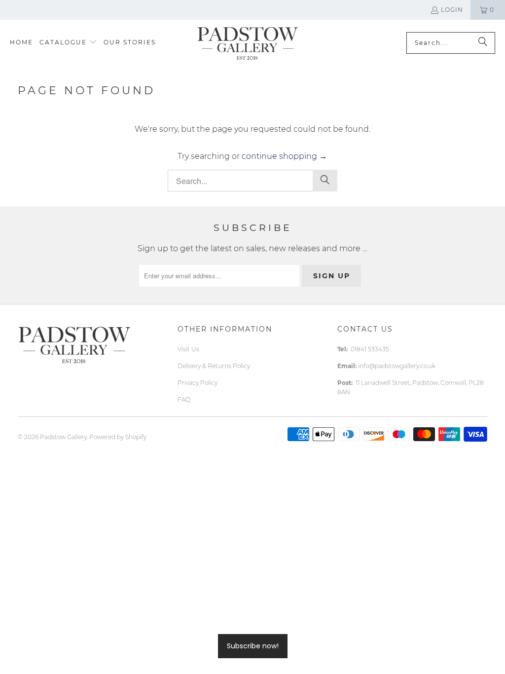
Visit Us (188, 349)
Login (452, 9)
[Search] (482, 43)
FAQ (184, 399)
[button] (68, 42)
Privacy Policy (197, 382)
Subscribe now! (253, 646)
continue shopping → (284, 156)
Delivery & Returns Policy (214, 366)
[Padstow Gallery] (247, 43)
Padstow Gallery (63, 437)
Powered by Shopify (117, 437)
